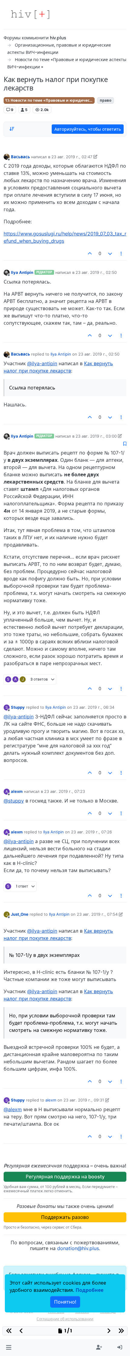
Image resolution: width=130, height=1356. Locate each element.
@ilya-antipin (42, 363)
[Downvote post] (110, 253)
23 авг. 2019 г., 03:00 (96, 436)
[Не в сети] (7, 156)
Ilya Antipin (22, 272)
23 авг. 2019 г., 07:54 (97, 914)
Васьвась (20, 156)
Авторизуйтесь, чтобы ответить (87, 129)
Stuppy (18, 707)
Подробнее (89, 1290)
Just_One (19, 914)
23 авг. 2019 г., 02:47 (71, 156)
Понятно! (65, 1302)
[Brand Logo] (30, 14)
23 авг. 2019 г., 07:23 (64, 791)
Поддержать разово (65, 1217)
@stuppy (14, 801)
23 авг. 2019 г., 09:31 (83, 1100)
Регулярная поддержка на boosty (65, 1177)
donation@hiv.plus (78, 1248)
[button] (8, 1347)
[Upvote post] (90, 253)
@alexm (13, 1109)
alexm (17, 791)
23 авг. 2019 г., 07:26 (91, 831)
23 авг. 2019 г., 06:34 (93, 707)
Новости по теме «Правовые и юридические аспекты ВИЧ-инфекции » (52, 100)
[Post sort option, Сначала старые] (11, 128)
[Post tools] (121, 253)
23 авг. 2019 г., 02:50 (96, 272)
